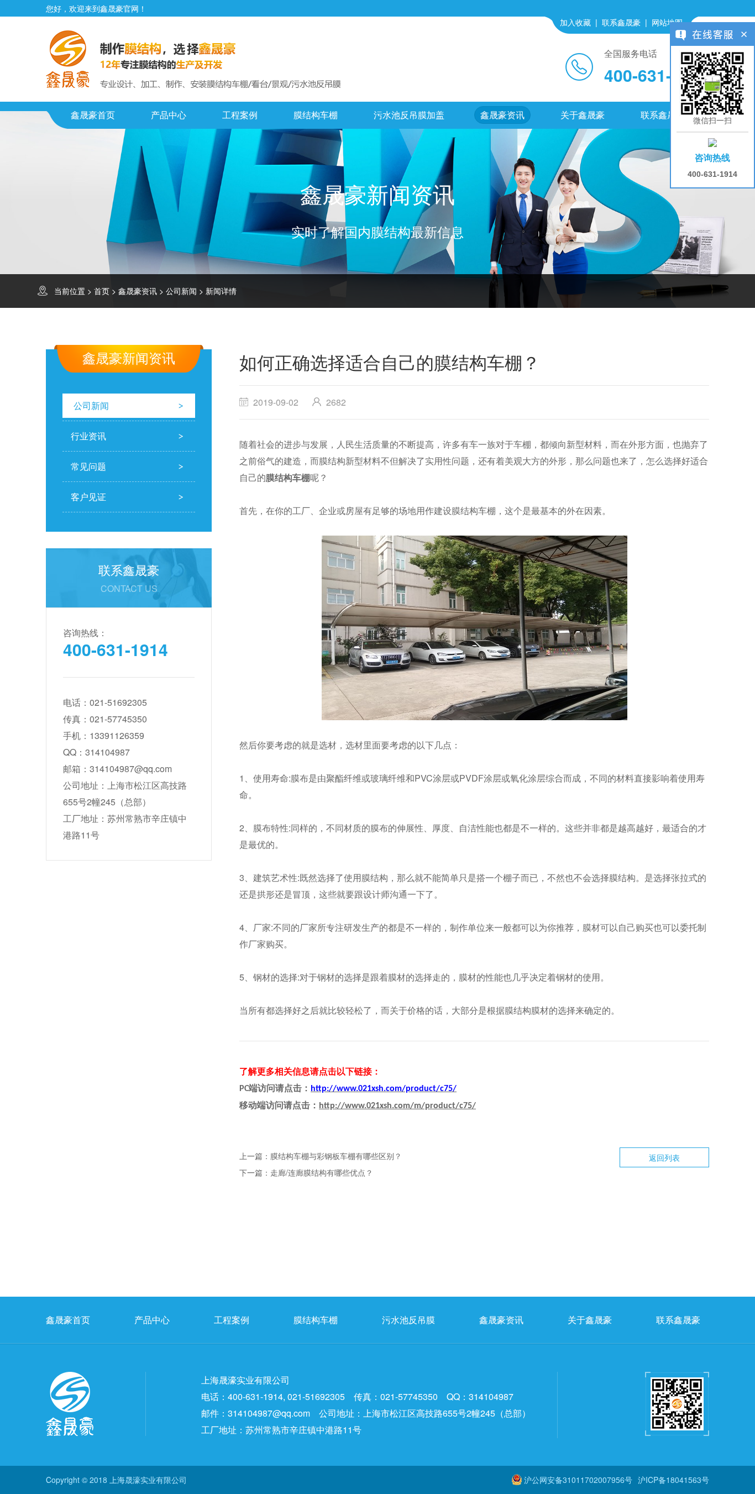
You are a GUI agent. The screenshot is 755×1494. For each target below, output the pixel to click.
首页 (101, 290)
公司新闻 (181, 290)
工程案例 (240, 114)
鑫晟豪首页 (93, 114)
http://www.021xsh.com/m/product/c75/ (397, 1106)
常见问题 (88, 466)
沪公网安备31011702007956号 (578, 1479)
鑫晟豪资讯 (502, 114)
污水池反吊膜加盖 (409, 114)
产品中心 (168, 114)
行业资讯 (88, 435)
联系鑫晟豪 (621, 22)
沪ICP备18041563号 (673, 1479)
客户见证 (88, 496)
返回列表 (664, 1157)
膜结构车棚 (315, 114)
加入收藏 (575, 22)
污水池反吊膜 (408, 1319)
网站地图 (667, 22)
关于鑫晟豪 (582, 114)
